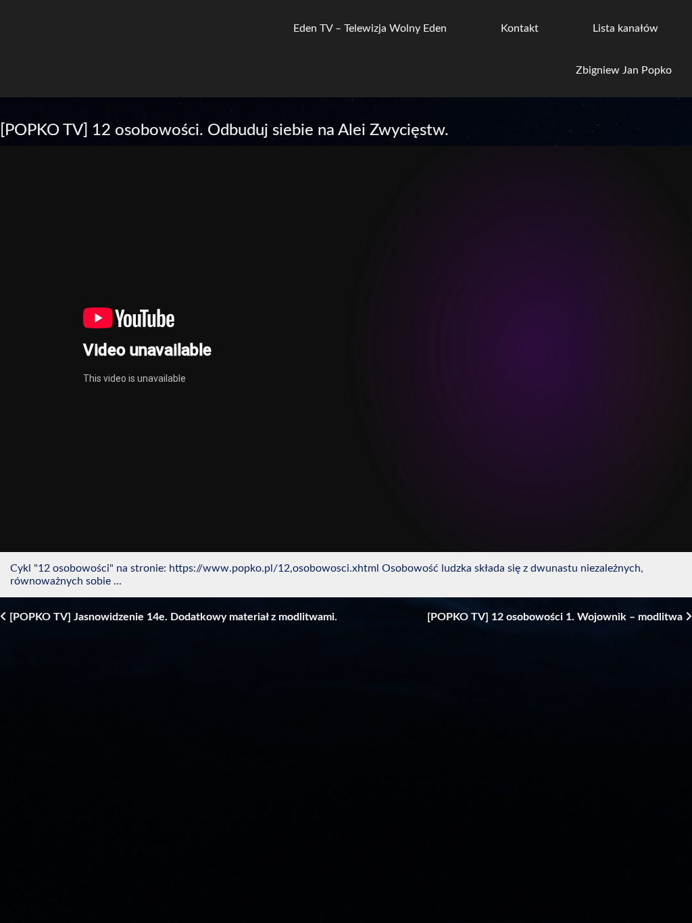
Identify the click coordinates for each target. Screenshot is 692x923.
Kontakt (520, 28)
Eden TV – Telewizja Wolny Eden (370, 28)
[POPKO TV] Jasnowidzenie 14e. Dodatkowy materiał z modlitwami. (172, 617)
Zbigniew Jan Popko (624, 70)
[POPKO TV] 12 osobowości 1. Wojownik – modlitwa (556, 617)
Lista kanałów (625, 28)
